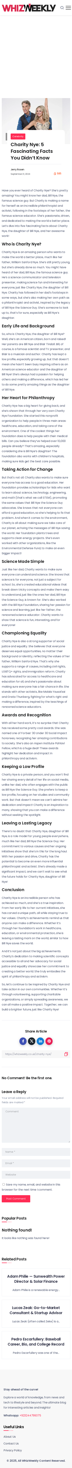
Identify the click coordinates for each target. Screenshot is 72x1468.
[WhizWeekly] (29, 7)
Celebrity (18, 136)
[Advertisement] (36, 53)
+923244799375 (30, 1415)
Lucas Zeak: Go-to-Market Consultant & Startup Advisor (36, 1310)
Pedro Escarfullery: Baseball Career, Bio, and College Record (36, 1342)
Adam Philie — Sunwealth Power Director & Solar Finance (36, 1279)
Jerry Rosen (17, 169)
